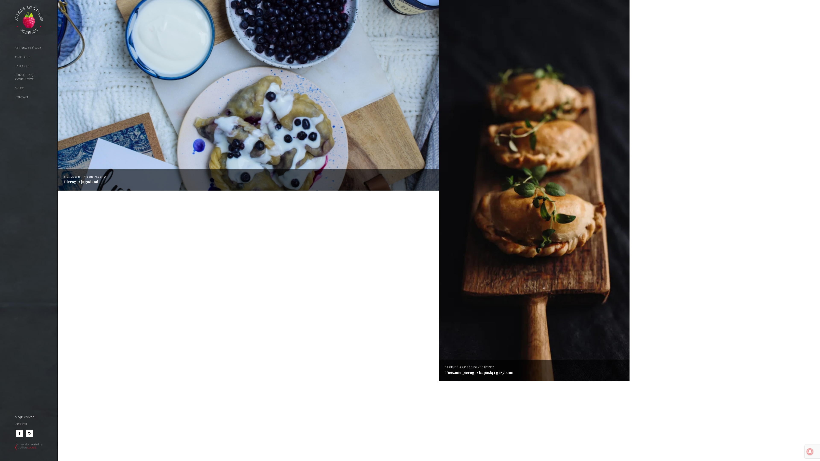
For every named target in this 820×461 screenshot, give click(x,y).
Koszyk (21, 424)
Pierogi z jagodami (81, 181)
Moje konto (25, 417)
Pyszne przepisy (95, 176)
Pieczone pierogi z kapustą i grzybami (479, 372)
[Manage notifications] (810, 451)
